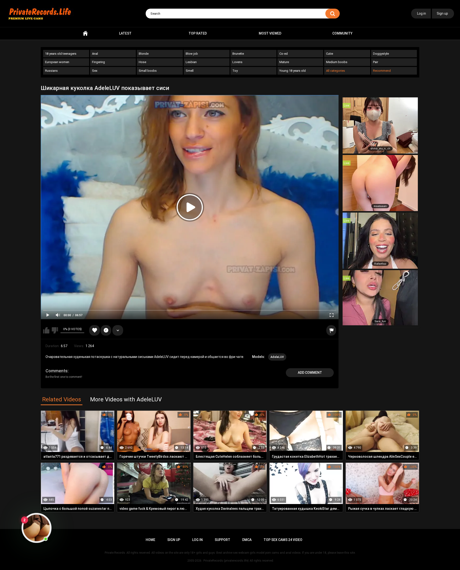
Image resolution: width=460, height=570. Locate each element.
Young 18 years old (292, 70)
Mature (284, 62)
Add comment (310, 372)
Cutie (329, 53)
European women (57, 62)
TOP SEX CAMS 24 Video (283, 540)
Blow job (192, 53)
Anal (95, 53)
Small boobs (148, 70)
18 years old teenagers (60, 53)
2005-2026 (194, 560)
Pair (375, 62)
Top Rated (198, 33)
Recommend (382, 70)
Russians (51, 70)
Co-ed (283, 53)
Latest (125, 33)
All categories (335, 70)
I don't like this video (55, 330)
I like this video (46, 330)
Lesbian (191, 62)
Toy (235, 70)
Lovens (237, 62)
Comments (57, 370)
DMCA (247, 540)
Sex (94, 70)
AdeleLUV (277, 357)
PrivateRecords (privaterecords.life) (226, 560)
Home (85, 33)
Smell (190, 70)
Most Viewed (270, 33)
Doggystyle (381, 53)
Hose (142, 62)
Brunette (238, 53)
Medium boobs (336, 62)
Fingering (98, 62)
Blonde (144, 53)
